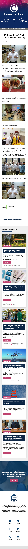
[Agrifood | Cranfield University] (14, 19)
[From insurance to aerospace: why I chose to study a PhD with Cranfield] (14, 355)
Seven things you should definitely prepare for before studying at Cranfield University (13, 327)
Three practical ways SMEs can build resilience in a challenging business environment (13, 438)
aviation (9, 380)
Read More (7, 262)
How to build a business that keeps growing (13, 402)
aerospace (5, 380)
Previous (2, 21)
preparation (9, 344)
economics (9, 304)
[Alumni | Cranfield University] (22, 19)
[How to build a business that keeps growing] (14, 391)
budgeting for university (11, 303)
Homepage (4, 28)
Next (26, 21)
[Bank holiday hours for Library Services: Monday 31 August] (14, 240)
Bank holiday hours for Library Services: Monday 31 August (12, 251)
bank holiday (5, 265)
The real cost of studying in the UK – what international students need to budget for (14, 287)
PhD (18, 380)
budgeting (5, 303)
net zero (15, 380)
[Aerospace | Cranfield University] (6, 19)
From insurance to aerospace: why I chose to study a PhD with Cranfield (14, 366)
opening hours (17, 265)
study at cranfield (15, 344)
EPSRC (12, 380)
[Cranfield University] (14, 4)
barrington (10, 265)
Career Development (16, 343)
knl (13, 265)
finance (13, 304)
